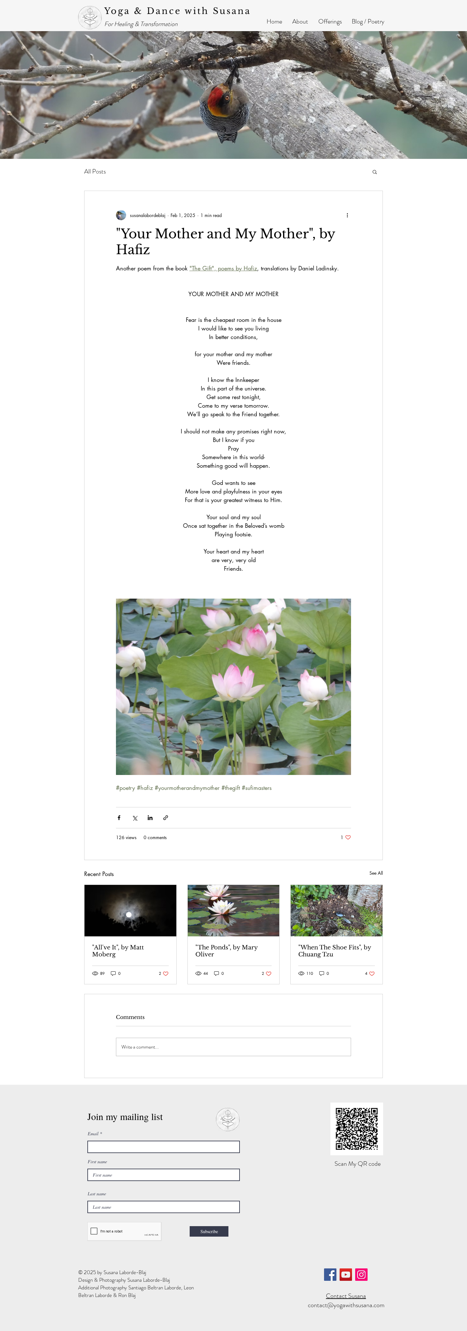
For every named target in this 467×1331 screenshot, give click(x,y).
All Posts (95, 171)
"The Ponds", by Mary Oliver (226, 951)
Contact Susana (346, 1295)
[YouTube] (346, 1274)
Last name (97, 1194)
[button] (300, 21)
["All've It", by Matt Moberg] (130, 910)
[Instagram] (361, 1274)
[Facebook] (330, 1274)
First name (97, 1161)
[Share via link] (166, 818)
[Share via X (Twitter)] (135, 818)
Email (93, 1133)
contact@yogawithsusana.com (346, 1305)
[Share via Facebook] (119, 818)
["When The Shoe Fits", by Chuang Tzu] (336, 910)
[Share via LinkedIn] (150, 818)
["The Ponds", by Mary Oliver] (234, 910)
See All (376, 873)
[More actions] (347, 215)
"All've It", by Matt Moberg (118, 951)
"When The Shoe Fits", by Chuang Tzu (334, 951)
